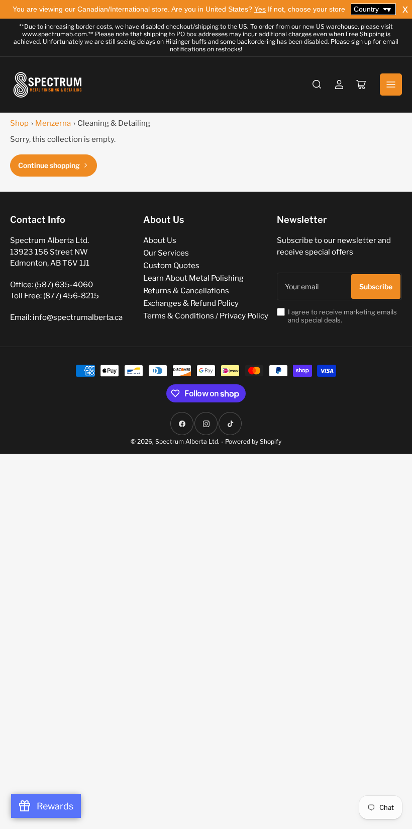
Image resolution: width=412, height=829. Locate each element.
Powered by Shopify (253, 441)
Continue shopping (49, 165)
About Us (159, 240)
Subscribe (375, 286)
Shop (19, 123)
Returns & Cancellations (186, 290)
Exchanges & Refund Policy (191, 303)
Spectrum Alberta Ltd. (187, 441)
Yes (260, 9)
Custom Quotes (171, 265)
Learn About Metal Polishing (193, 278)
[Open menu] (391, 84)
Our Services (166, 253)
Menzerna (53, 123)
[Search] (317, 84)
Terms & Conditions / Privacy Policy (205, 315)
